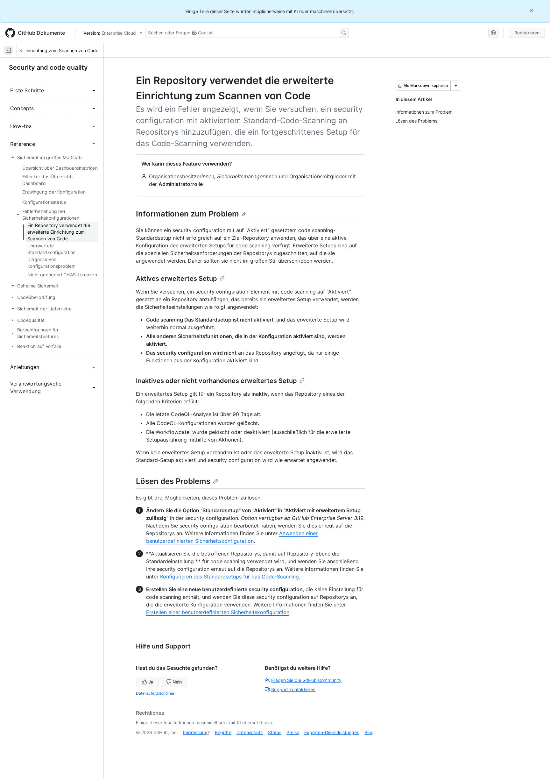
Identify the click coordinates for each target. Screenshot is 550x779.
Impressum (194, 732)
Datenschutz (249, 732)
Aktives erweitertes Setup (176, 278)
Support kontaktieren (293, 689)
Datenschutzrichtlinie (155, 693)
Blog (369, 732)
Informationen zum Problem (187, 213)
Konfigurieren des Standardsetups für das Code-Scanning (229, 576)
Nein (177, 681)
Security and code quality (48, 67)
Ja (150, 681)
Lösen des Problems (173, 481)
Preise (292, 732)
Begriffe (223, 732)
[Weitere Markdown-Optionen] (455, 86)
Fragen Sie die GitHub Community (306, 680)
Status (274, 732)
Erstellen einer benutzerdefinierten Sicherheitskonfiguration (217, 612)
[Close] (532, 10)
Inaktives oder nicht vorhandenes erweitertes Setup (216, 381)
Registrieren (526, 32)
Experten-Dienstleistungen (331, 732)
